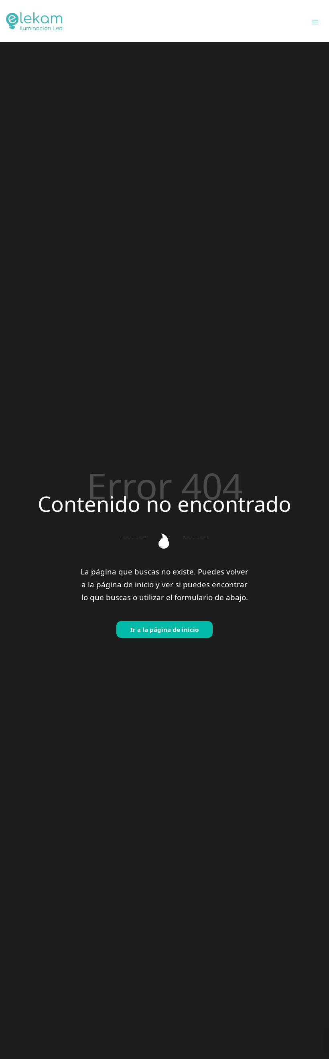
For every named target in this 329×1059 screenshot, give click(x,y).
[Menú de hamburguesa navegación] (315, 21)
